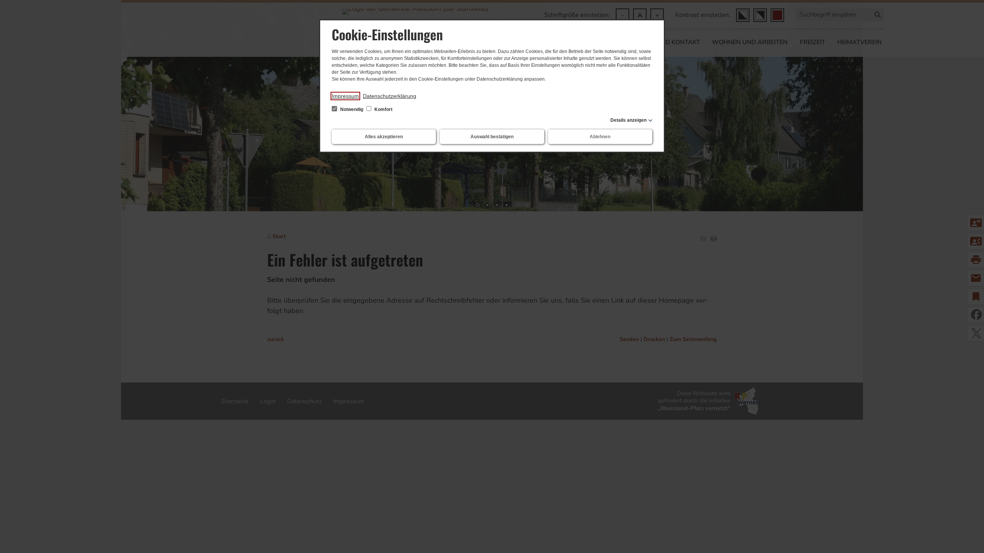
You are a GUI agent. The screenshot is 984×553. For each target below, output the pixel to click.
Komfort (382, 109)
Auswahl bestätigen (492, 136)
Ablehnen (600, 136)
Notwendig (351, 109)
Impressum (345, 96)
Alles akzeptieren (384, 136)
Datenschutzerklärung (389, 96)
